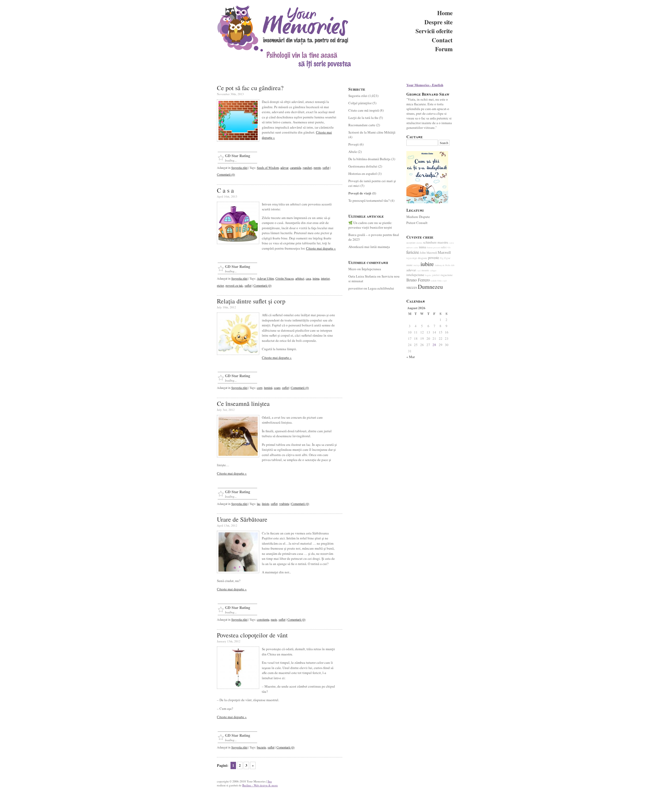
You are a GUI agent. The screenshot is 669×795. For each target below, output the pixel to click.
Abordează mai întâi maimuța (369, 246)
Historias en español (362, 173)
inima (316, 278)
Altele (352, 151)
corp (259, 387)
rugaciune (447, 275)
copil (444, 280)
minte (409, 265)
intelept (416, 265)
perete (317, 167)
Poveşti (353, 144)
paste (274, 619)
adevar (284, 167)
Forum (444, 48)
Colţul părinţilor (360, 103)
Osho (439, 280)
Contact (442, 40)
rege (414, 258)
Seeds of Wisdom (268, 167)
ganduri (307, 167)
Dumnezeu (430, 286)
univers (409, 247)
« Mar (410, 356)
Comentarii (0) (226, 174)
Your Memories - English (424, 84)
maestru (442, 242)
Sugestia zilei (239, 167)
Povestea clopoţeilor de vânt (252, 635)
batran (429, 247)
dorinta (419, 242)
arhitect (299, 278)
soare (277, 387)
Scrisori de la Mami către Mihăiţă (371, 132)
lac (258, 504)
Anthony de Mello (442, 265)
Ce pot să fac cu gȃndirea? (250, 88)
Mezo (352, 269)
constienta (263, 619)
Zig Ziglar (445, 258)
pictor (220, 285)
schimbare (430, 242)
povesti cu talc (234, 285)
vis (449, 247)
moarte (425, 270)
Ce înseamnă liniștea (243, 403)
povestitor (355, 288)
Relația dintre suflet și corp (251, 301)
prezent (436, 247)
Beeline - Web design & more (260, 785)
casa (308, 278)
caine (415, 247)
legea (409, 258)
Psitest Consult (417, 222)
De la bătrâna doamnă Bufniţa (369, 159)
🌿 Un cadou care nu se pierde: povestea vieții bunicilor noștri (370, 225)
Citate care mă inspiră (363, 110)
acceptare (411, 242)
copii (419, 270)
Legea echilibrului (381, 288)
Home (445, 12)
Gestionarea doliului (362, 166)
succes (411, 287)
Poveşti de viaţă (359, 193)
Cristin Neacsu (284, 278)
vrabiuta (284, 504)
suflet (325, 167)
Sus (270, 781)
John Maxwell (428, 253)
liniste (265, 504)
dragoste (422, 258)
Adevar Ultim (265, 278)
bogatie (428, 275)
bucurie (261, 747)
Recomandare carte (361, 125)
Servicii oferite (434, 30)
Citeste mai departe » (321, 248)
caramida (295, 167)
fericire (412, 252)
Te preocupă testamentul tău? (369, 200)
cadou (451, 242)
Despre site (438, 22)
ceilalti (433, 280)
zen (452, 265)
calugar (433, 270)
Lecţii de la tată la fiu (363, 117)
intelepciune (415, 274)
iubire (427, 264)
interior (325, 278)
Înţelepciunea (371, 269)
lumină (268, 387)
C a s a (225, 190)
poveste (433, 257)
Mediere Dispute (418, 216)
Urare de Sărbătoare (242, 519)
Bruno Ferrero (418, 280)
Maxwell (444, 252)
